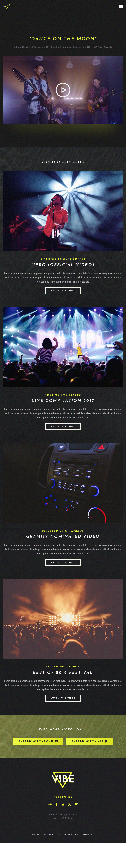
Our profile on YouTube (36, 741)
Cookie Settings (68, 835)
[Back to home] (6, 6)
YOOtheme (68, 818)
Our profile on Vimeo (87, 741)
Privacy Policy (42, 835)
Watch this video (63, 291)
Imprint (88, 835)
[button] (121, 6)
